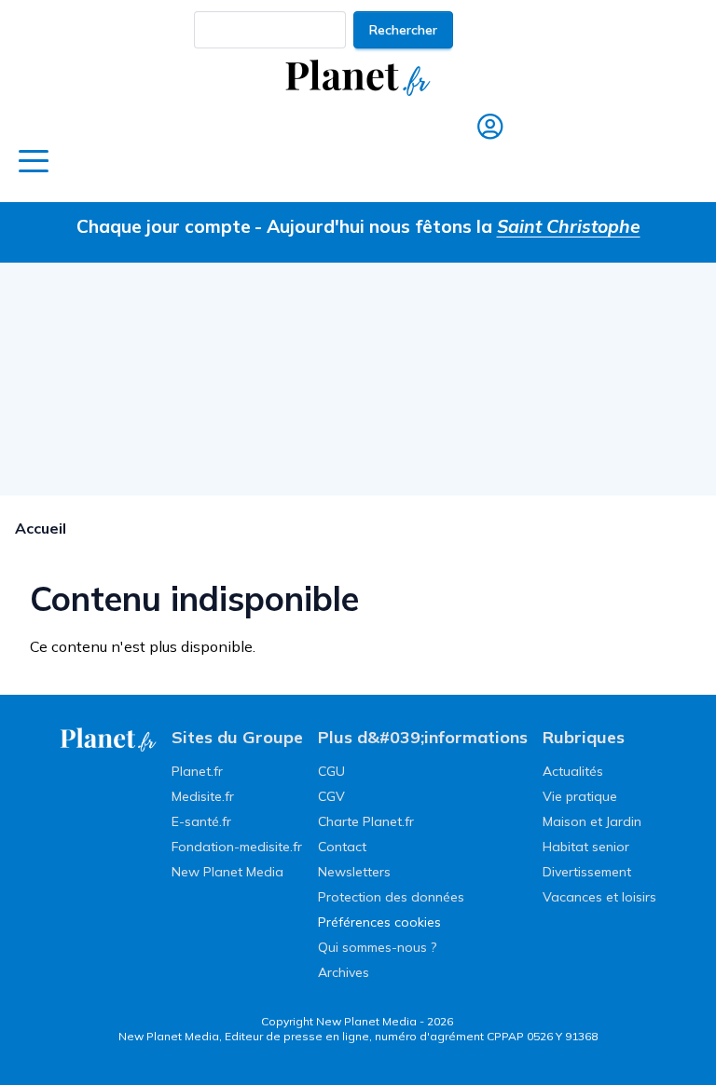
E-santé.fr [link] (201, 821)
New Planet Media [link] (227, 871)
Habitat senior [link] (586, 846)
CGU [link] (331, 771)
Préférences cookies (379, 922)
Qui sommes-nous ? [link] (377, 947)
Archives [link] (343, 972)
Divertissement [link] (587, 871)
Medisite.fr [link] (203, 796)
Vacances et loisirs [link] (599, 896)
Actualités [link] (573, 771)
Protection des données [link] (391, 896)
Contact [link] (342, 846)
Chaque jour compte (163, 226)
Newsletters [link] (354, 871)
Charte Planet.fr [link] (366, 821)
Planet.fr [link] (197, 771)
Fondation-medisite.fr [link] (237, 846)
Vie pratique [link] (580, 796)
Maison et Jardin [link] (592, 821)
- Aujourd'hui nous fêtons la (447, 226)
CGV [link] (331, 796)
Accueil (40, 528)
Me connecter (486, 164)
